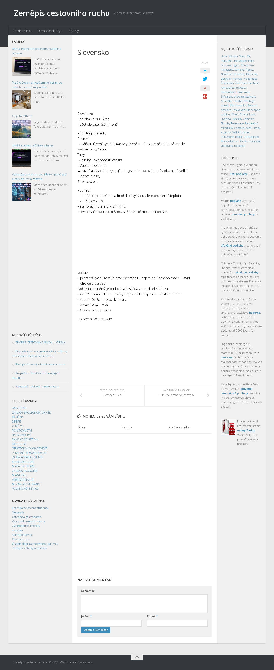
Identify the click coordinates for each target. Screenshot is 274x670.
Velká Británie (240, 132)
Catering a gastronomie (27, 517)
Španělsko (227, 83)
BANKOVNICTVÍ (21, 435)
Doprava (226, 65)
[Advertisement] (135, 85)
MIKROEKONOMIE (23, 462)
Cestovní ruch (21, 539)
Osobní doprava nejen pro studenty (35, 543)
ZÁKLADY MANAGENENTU (27, 457)
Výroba (127, 427)
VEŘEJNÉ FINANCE (23, 479)
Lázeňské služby (178, 427)
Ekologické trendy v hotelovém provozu (40, 364)
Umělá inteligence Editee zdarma (32, 145)
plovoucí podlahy (243, 214)
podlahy (235, 201)
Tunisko (237, 119)
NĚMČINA (17, 417)
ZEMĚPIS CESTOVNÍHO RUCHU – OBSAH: (40, 342)
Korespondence (22, 534)
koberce (254, 312)
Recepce (239, 146)
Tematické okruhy (48, 31)
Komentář (87, 591)
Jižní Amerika (238, 105)
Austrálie (226, 101)
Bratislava (243, 92)
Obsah (81, 427)
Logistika (17, 530)
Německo (227, 74)
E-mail (152, 616)
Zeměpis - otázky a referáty (29, 548)
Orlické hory (247, 114)
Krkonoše (251, 74)
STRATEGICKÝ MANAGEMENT (29, 448)
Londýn (238, 101)
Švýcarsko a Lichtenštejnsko (238, 96)
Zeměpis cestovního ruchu (62, 13)
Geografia (18, 512)
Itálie (251, 60)
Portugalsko (251, 137)
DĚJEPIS (16, 421)
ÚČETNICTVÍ (19, 444)
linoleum (227, 357)
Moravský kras (230, 141)
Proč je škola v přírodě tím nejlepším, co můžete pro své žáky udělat (37, 85)
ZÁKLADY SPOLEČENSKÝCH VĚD (31, 412)
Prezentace (250, 78)
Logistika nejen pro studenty (30, 508)
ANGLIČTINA (19, 408)
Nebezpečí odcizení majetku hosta (37, 386)
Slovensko (247, 65)
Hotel (224, 56)
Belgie (239, 137)
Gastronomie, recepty (26, 526)
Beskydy (226, 78)
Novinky (73, 31)
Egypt (236, 65)
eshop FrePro (246, 430)
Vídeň (234, 114)
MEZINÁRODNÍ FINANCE (26, 484)
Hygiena (226, 119)
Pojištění (226, 60)
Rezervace (237, 123)
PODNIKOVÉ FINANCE (25, 488)
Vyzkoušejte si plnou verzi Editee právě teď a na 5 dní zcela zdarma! (39, 176)
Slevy (242, 56)
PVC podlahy (238, 174)
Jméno (86, 616)
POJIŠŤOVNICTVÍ (22, 430)
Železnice (241, 83)
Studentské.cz (23, 31)
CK (248, 56)
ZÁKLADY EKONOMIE (24, 471)
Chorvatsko (240, 60)
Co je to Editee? (22, 116)
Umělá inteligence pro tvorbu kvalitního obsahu (36, 51)
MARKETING (19, 475)
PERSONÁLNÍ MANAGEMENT (29, 453)
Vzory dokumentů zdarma (28, 521)
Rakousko (227, 69)
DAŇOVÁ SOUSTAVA (25, 439)
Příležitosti (227, 137)
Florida (225, 123)
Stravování (239, 110)
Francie (237, 78)
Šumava (239, 69)
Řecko (249, 69)
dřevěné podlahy (232, 245)
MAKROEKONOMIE (23, 466)
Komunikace (228, 92)
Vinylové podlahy (246, 272)
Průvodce (240, 87)
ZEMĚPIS (17, 426)
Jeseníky (239, 74)
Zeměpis (248, 119)
